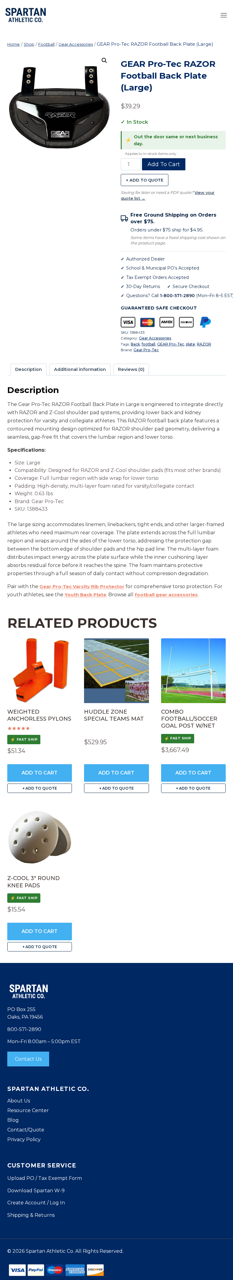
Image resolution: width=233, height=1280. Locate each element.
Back (135, 344)
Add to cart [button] (40, 773)
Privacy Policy (24, 1139)
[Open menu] (223, 15)
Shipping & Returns (31, 1215)
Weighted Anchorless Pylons (39, 715)
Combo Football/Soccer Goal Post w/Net (189, 719)
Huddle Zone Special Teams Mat (114, 715)
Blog (13, 1120)
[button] (104, 60)
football (148, 344)
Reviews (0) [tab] (131, 369)
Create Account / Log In (36, 1203)
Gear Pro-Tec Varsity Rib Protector (81, 586)
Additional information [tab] (80, 369)
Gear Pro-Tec (146, 350)
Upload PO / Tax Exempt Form (44, 1178)
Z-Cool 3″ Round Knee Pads (33, 882)
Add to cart (163, 164)
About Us (18, 1101)
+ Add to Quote (144, 180)
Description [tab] (28, 369)
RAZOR (204, 344)
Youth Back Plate (85, 594)
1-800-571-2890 (177, 295)
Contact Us (28, 1059)
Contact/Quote (25, 1130)
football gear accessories (166, 594)
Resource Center (28, 1110)
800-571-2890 (24, 1029)
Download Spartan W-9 (36, 1190)
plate (190, 344)
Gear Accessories (155, 338)
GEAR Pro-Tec (170, 344)
